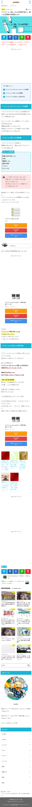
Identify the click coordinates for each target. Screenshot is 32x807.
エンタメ (4, 745)
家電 (3, 766)
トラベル (4, 761)
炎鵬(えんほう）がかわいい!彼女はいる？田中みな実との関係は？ (22, 465)
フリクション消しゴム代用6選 (13, 93)
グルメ (4, 750)
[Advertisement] (16, 67)
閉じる (10, 86)
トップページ (13, 5)
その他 (3, 9)
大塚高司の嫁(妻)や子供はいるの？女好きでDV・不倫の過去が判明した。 (14, 487)
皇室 (3, 777)
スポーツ (4, 755)
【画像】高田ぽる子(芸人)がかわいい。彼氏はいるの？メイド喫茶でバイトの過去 (5, 465)
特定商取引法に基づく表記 (15, 799)
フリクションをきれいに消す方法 (14, 96)
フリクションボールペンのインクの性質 (16, 89)
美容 (3, 783)
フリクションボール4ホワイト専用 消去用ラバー (15, 303)
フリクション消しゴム (11, 218)
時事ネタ (4, 772)
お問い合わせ (4, 5)
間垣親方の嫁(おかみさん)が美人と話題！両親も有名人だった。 (14, 464)
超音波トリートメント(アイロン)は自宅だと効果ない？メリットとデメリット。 (5, 487)
